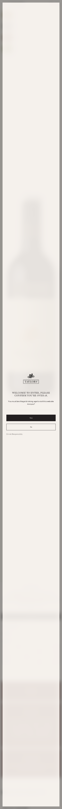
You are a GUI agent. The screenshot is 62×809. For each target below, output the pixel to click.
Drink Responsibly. (14, 434)
